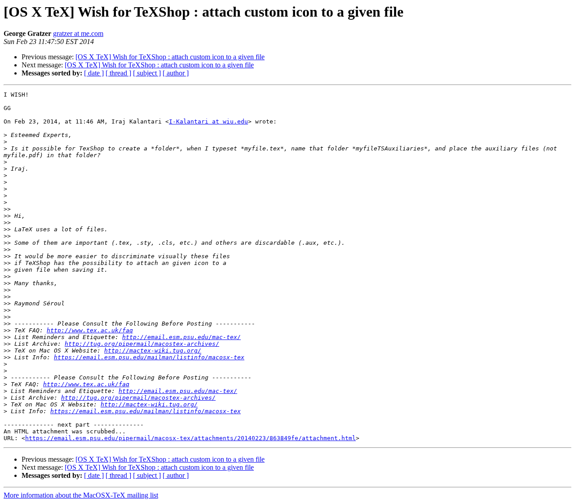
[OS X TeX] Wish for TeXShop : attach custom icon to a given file (170, 57)
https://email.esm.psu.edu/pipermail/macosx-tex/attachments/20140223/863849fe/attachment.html (190, 438)
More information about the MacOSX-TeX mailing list (81, 495)
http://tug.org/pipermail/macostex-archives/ (142, 343)
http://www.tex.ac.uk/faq (90, 330)
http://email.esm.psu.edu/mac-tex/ (181, 337)
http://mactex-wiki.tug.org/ (152, 350)
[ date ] (94, 73)
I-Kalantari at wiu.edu (208, 121)
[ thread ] (118, 73)
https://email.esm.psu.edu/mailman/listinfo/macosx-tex (149, 357)
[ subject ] (147, 73)
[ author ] (176, 73)
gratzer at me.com (78, 33)
